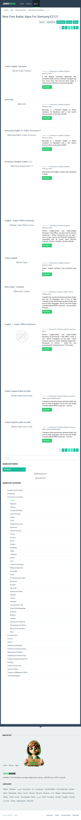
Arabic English (11, 258)
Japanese (13, 554)
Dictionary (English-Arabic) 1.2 (18, 161)
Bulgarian (13, 504)
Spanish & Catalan (16, 591)
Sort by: (42, 22)
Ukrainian (13, 601)
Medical (12, 615)
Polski (44, 797)
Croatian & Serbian (16, 510)
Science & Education (14, 666)
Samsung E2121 (20, 10)
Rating (69, 22)
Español (65, 797)
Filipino (20, 793)
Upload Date (51, 22)
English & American (69, 329)
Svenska (72, 797)
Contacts (49, 815)
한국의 (17, 797)
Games (28, 4)
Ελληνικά (46, 793)
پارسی (38, 797)
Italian (12, 551)
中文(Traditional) (62, 789)
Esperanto (13, 527)
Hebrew (12, 544)
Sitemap (75, 815)
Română (58, 797)
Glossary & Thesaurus (17, 622)
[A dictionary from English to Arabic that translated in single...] (22, 166)
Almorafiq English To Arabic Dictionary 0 (23, 130)
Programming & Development (17, 659)
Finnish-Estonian (15, 531)
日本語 (11, 797)
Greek (12, 541)
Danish (12, 517)
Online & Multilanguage (54, 398)
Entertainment (12, 635)
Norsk (33, 797)
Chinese (13, 507)
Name (76, 22)
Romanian (13, 581)
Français (32, 793)
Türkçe (13, 801)
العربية (19, 789)
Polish (12, 574)
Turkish (12, 598)
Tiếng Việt (30, 801)
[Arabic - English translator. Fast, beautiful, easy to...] (21, 262)
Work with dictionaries (17, 628)
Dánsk (5, 793)
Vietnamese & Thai (16, 605)
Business (13, 612)
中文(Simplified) (49, 789)
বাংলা (33, 789)
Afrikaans (12, 789)
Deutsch (39, 793)
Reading (10, 662)
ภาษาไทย (6, 801)
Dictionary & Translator (36, 10)
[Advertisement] (40, 46)
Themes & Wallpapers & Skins (17, 672)
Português (50, 797)
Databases (11, 493)
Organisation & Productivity (16, 655)
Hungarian (13, 547)
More (12, 632)
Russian (13, 585)
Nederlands (12, 793)
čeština (71, 789)
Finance (10, 639)
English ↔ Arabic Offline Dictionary (20, 324)
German (13, 537)
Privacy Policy (66, 815)
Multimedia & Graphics (15, 652)
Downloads (61, 22)
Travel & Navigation (13, 676)
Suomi (25, 793)
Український (21, 801)
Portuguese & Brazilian (18, 578)
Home (22, 4)
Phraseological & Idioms (18, 625)
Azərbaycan (26, 789)
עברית (52, 793)
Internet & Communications (16, 649)
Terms (57, 815)
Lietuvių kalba (25, 797)
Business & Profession (15, 490)
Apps (35, 4)
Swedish (13, 595)
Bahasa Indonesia (68, 793)
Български (39, 789)
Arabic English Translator (16, 66)
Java (11, 10)
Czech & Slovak (15, 514)
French (12, 534)
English (5, 789)
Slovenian (13, 588)
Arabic (50, 73)
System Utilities (12, 669)
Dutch (12, 520)
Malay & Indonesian (16, 568)
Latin (12, 561)
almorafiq (9, 99)
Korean (12, 558)
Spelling (12, 618)
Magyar (58, 793)
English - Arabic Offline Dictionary (19, 220)
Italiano (5, 797)
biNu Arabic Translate (14, 287)
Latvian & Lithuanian (17, 564)
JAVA (9, 3)
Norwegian (13, 571)
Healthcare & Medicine (15, 645)
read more (46, 87)
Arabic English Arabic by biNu (18, 391)
